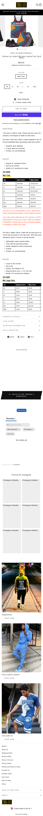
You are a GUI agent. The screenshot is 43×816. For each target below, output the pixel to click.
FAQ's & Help (6, 780)
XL (28, 86)
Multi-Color (21, 76)
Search (4, 746)
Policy (4, 784)
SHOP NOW (9, 618)
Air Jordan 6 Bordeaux (24, 53)
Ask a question (10, 330)
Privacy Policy (6, 763)
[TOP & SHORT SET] (21, 708)
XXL (34, 86)
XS (7, 86)
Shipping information (14, 325)
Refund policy (6, 756)
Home (13, 53)
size (21, 82)
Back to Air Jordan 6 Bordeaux (23, 395)
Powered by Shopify (21, 814)
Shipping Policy (7, 753)
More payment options (21, 120)
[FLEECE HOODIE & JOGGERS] (21, 647)
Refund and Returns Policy (11, 767)
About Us (5, 749)
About (5, 795)
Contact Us (5, 770)
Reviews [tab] (11, 418)
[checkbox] (10, 434)
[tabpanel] (21, 442)
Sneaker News (7, 773)
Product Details (11, 316)
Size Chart (8, 321)
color (21, 72)
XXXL (21, 92)
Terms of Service (7, 760)
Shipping (14, 65)
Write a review (22, 410)
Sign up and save (10, 790)
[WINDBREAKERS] (21, 587)
